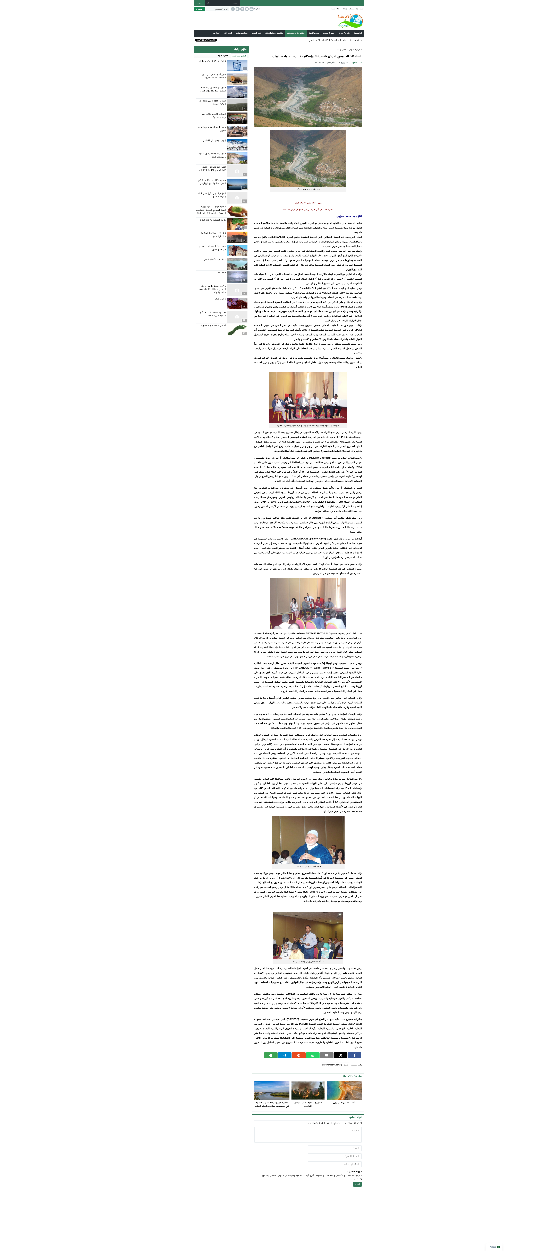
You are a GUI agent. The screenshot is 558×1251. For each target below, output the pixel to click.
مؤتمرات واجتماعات (296, 33)
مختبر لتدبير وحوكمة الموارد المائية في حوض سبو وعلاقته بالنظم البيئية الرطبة (272, 1106)
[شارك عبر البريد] (327, 1055)
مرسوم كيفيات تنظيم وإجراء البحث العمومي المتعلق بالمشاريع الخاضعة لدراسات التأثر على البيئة (211, 210)
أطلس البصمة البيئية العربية (213, 326)
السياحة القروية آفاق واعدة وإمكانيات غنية (214, 115)
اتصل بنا (216, 33)
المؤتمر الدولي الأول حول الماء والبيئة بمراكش (212, 195)
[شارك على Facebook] (355, 1055)
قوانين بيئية (241, 33)
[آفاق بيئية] (279, 21)
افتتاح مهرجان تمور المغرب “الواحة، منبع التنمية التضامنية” (212, 168)
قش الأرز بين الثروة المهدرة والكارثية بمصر (213, 234)
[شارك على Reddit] (299, 1055)
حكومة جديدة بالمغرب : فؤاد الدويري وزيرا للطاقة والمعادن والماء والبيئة (212, 289)
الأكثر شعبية (223, 55)
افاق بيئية (341, 49)
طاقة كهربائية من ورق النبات (213, 220)
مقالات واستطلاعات (274, 33)
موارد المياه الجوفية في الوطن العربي (212, 128)
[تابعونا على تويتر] (242, 9)
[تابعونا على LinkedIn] (251, 9)
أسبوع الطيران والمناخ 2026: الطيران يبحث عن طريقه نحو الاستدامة (318, 40)
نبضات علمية (328, 33)
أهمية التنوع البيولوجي (344, 1103)
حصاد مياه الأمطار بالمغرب (214, 259)
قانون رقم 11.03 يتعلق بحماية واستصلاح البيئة (212, 155)
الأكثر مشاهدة (239, 56)
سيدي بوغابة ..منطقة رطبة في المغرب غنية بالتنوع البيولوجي (212, 181)
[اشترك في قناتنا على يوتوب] (246, 9)
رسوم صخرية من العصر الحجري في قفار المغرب (212, 247)
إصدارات (228, 33)
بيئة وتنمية (314, 33)
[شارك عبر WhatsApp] (313, 1055)
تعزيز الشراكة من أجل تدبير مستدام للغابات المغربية (214, 76)
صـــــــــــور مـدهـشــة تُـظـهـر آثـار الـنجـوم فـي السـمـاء (213, 314)
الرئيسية (358, 33)
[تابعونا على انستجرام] (237, 9)
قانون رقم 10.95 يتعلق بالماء (212, 61)
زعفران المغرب (220, 299)
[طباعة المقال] (271, 1055)
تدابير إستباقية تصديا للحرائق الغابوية (308, 1104)
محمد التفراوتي (355, 62)
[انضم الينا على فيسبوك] (232, 9)
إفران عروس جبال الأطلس (214, 140)
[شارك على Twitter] (341, 1055)
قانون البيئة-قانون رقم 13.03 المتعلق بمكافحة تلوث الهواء (213, 89)
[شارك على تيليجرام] (285, 1055)
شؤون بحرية (344, 33)
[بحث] (208, 3)
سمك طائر (221, 273)
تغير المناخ (256, 33)
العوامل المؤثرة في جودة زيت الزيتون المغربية (212, 102)
